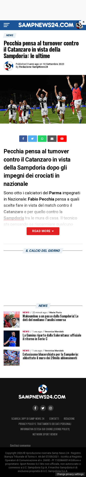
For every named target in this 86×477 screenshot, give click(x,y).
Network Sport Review (45, 434)
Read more (41, 231)
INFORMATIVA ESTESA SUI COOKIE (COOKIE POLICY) (45, 429)
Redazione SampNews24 (33, 67)
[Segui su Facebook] (35, 408)
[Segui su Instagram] (51, 408)
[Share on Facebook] (23, 138)
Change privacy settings (70, 474)
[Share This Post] (42, 138)
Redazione (69, 419)
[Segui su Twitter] (43, 408)
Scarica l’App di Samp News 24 (27, 419)
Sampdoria (14, 218)
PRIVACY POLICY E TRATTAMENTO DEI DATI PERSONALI (45, 424)
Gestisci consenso (20, 445)
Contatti (54, 419)
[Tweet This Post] (33, 138)
